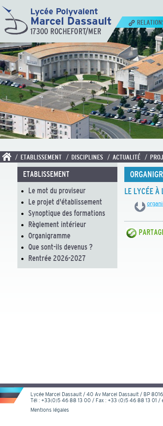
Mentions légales (49, 410)
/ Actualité (123, 157)
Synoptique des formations (66, 213)
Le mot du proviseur (57, 190)
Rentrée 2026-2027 (57, 258)
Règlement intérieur (57, 224)
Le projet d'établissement (65, 202)
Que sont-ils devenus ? (60, 247)
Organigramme (49, 235)
